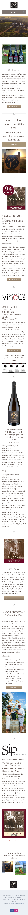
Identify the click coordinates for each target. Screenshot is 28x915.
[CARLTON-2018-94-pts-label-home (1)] (14, 185)
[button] (3, 868)
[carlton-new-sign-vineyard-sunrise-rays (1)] (7, 866)
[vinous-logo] (14, 294)
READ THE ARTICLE (14, 840)
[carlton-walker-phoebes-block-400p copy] (20, 868)
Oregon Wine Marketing (17, 903)
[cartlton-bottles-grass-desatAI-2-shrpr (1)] (14, 45)
